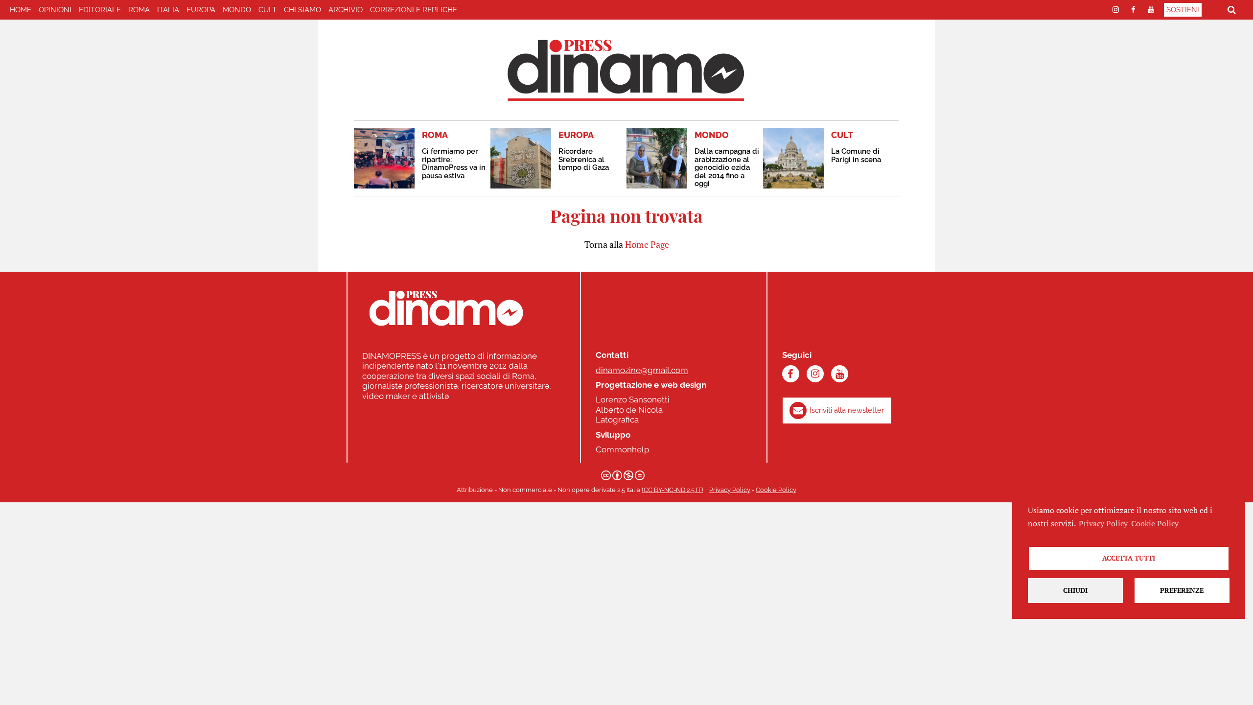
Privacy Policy (729, 490)
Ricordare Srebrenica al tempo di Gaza (583, 159)
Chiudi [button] (1075, 590)
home (20, 9)
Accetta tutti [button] (1128, 558)
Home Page (647, 244)
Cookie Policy (776, 490)
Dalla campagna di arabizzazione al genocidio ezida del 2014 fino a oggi (727, 167)
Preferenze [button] (1182, 590)
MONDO (237, 9)
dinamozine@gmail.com (642, 370)
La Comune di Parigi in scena (856, 155)
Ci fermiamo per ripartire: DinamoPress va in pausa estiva (454, 163)
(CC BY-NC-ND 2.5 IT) (672, 490)
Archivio (345, 9)
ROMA (139, 9)
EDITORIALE (100, 9)
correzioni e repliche (413, 9)
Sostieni (1182, 9)
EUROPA (200, 9)
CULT (267, 9)
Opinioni (55, 9)
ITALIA (168, 9)
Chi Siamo (302, 9)
